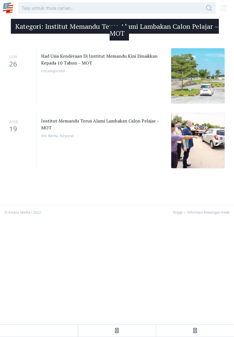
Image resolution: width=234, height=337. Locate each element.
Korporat (67, 135)
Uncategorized (52, 71)
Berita (53, 135)
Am (44, 135)
